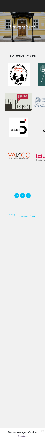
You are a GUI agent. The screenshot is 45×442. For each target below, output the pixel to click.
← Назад (11, 214)
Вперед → (34, 216)
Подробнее (23, 436)
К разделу (23, 216)
